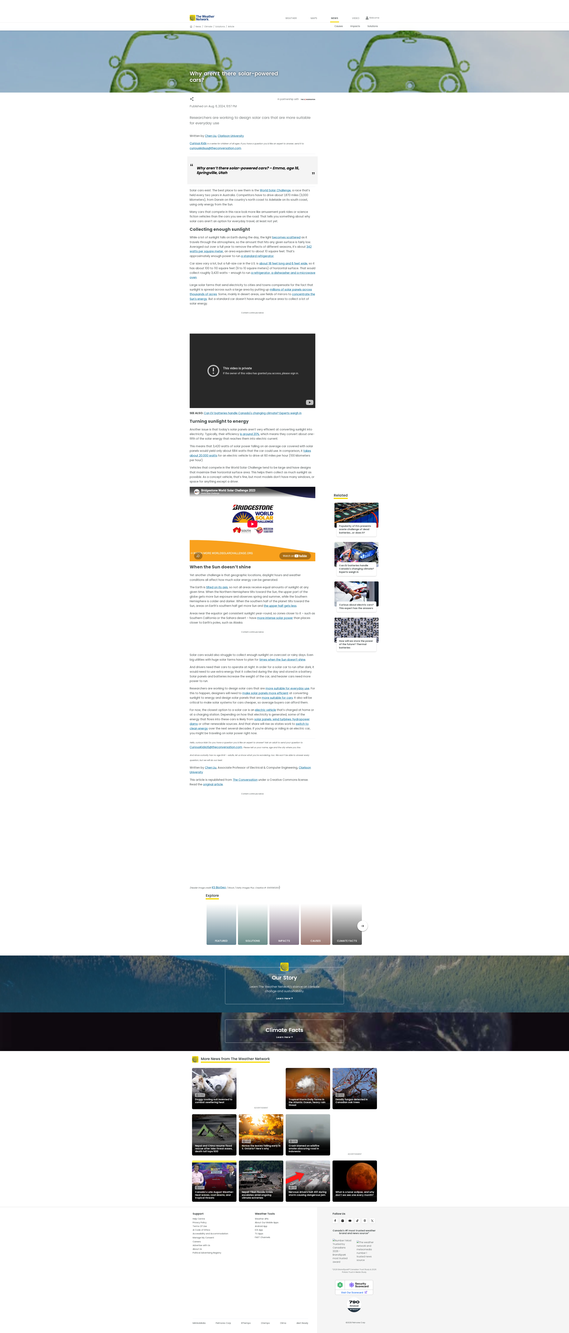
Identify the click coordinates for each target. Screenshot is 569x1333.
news (198, 26)
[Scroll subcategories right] (362, 926)
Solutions (220, 26)
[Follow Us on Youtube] (350, 1221)
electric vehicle (265, 710)
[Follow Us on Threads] (365, 1221)
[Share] (192, 99)
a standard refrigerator (257, 256)
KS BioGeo (219, 888)
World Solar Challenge (275, 190)
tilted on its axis (217, 587)
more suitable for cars (277, 698)
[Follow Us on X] (372, 1221)
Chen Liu (210, 136)
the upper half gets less (280, 606)
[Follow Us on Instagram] (342, 1221)
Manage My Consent (203, 1237)
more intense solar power (275, 618)
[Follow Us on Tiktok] (357, 1221)
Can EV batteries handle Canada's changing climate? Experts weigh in (253, 413)
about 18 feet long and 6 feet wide (283, 263)
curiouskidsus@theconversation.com (215, 148)
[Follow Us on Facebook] (335, 1221)
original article (213, 784)
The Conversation (245, 780)
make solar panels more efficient (265, 693)
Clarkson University (231, 136)
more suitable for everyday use (287, 688)
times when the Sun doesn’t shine (282, 660)
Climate (208, 26)
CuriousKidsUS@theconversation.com (216, 747)
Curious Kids (198, 143)
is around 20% (249, 434)
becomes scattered (286, 237)
